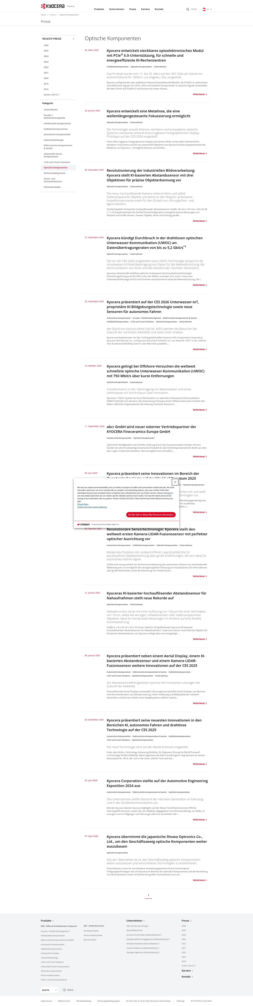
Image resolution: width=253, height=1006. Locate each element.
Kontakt (159, 9)
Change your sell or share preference (92, 507)
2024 (46, 56)
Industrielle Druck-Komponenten (53, 155)
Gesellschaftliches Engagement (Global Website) (147, 939)
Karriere (145, 9)
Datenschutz (64, 1001)
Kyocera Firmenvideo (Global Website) (143, 935)
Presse (132, 9)
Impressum (46, 1001)
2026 (46, 45)
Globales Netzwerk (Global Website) (141, 943)
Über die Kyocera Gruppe (137, 926)
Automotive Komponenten (57, 134)
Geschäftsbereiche (134, 930)
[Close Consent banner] (175, 482)
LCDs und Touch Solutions (57, 162)
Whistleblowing (83, 1001)
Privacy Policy (82, 504)
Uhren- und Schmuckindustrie (53, 180)
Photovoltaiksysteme (54, 173)
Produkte (99, 9)
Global (70, 989)
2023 (46, 61)
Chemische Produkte (50, 953)
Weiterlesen (199, 94)
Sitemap (181, 1001)
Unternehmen (116, 9)
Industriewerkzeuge (54, 140)
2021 (46, 72)
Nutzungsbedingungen (108, 1001)
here (169, 493)
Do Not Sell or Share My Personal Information (148, 1001)
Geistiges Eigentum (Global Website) (142, 952)
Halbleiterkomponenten (56, 129)
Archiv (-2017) (50, 94)
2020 (46, 78)
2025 (46, 50)
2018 (46, 89)
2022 (46, 67)
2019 (46, 83)
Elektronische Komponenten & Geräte (58, 147)
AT (208, 9)
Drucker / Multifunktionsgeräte (54, 116)
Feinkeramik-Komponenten (57, 123)
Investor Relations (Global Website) (141, 948)
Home (43, 14)
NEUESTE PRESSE (51, 38)
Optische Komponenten (56, 167)
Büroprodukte (90, 939)
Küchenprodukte (52, 187)
